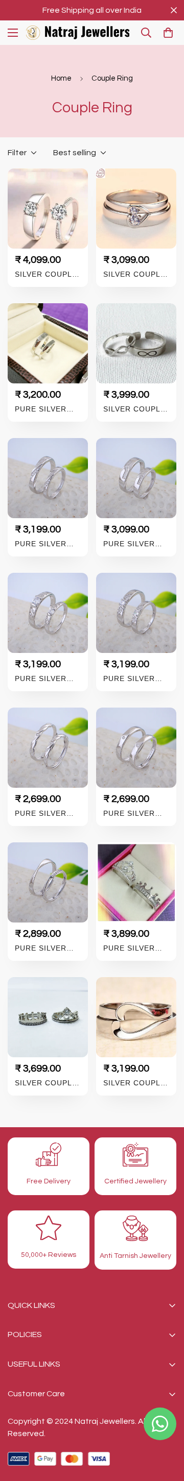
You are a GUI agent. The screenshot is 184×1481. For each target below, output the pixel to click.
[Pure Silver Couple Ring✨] (136, 882)
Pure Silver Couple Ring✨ (135, 948)
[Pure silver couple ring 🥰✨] (48, 343)
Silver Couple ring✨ (46, 274)
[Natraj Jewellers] (77, 32)
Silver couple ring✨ (134, 274)
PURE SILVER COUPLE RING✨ (47, 544)
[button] (168, 32)
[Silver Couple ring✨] (48, 208)
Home (61, 78)
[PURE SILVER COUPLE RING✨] (48, 478)
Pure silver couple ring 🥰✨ (42, 409)
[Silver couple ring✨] (136, 208)
